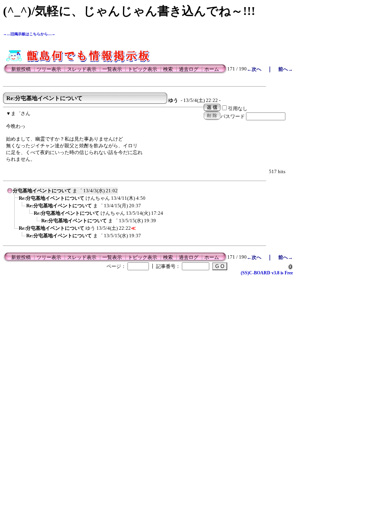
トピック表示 (142, 69)
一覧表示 (112, 69)
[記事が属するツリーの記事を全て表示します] (10, 193)
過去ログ (188, 69)
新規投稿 (21, 69)
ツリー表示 (49, 69)
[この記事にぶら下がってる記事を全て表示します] (15, 200)
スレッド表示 (81, 69)
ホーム (211, 69)
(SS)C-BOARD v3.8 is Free (267, 272)
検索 (168, 69)
